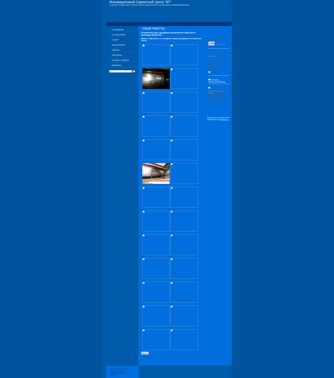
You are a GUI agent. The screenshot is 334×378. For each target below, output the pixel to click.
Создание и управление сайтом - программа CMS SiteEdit (118, 373)
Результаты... (224, 119)
